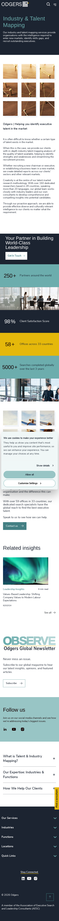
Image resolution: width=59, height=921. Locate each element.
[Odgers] (15, 4)
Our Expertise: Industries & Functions (23, 775)
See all (47, 612)
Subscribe (11, 683)
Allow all (29, 475)
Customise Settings (28, 483)
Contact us (12, 526)
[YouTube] (13, 729)
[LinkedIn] (5, 729)
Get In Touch (14, 256)
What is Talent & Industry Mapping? (22, 759)
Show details (43, 465)
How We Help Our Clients (23, 788)
